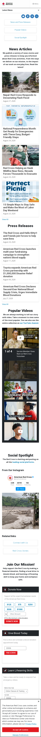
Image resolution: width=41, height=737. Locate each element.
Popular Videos (20, 30)
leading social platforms (23, 462)
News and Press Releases (20, 22)
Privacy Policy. (31, 724)
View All (5, 219)
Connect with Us (20, 542)
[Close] (38, 701)
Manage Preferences (20, 735)
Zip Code (6, 695)
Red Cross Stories (20, 550)
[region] (20, 718)
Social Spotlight (21, 38)
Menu (36, 4)
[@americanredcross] (10, 478)
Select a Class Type (9, 688)
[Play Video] (20, 338)
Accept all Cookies (20, 730)
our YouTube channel (29, 323)
